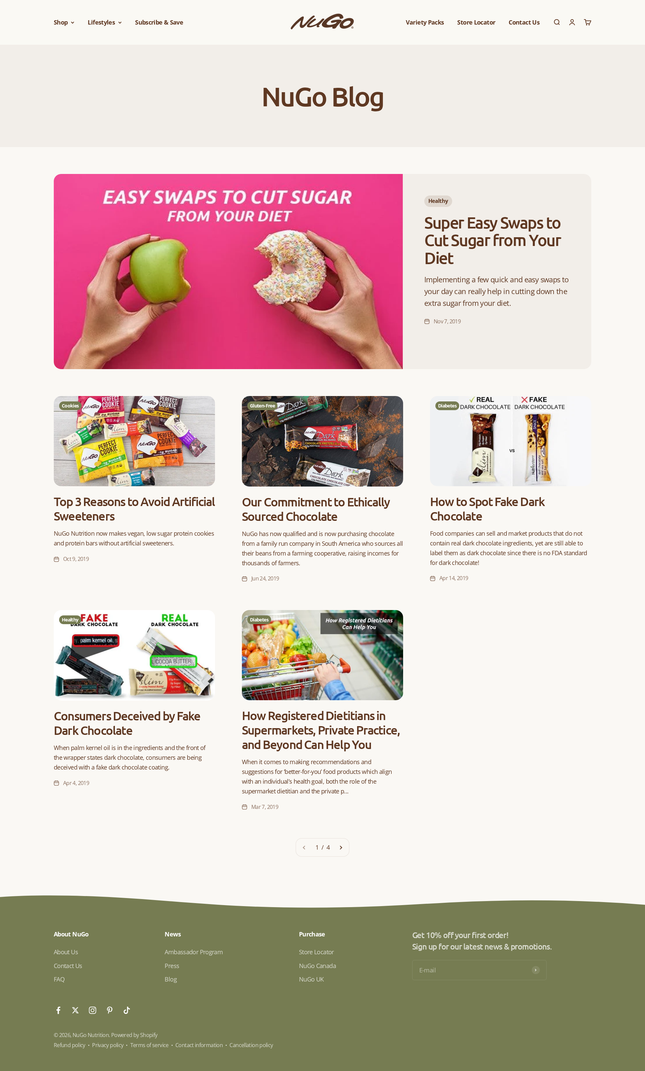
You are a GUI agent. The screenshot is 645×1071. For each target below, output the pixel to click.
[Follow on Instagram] (92, 1010)
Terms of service (149, 1045)
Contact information (199, 1045)
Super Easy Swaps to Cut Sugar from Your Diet (492, 240)
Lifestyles (101, 22)
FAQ (59, 979)
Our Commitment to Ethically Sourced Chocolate (316, 509)
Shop (61, 22)
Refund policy (69, 1045)
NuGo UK (311, 979)
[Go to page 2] (340, 847)
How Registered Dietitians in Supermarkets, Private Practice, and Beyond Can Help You (321, 730)
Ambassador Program (194, 952)
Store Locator (476, 22)
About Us (66, 952)
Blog (170, 979)
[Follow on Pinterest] (109, 1010)
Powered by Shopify (134, 1035)
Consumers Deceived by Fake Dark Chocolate (127, 723)
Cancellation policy (251, 1045)
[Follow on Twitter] (75, 1010)
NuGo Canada (317, 966)
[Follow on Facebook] (58, 1010)
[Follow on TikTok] (126, 1010)
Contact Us (524, 22)
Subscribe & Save (159, 22)
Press (172, 966)
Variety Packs (425, 22)
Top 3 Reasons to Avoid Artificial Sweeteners (134, 508)
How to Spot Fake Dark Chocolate (487, 508)
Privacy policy (107, 1045)
